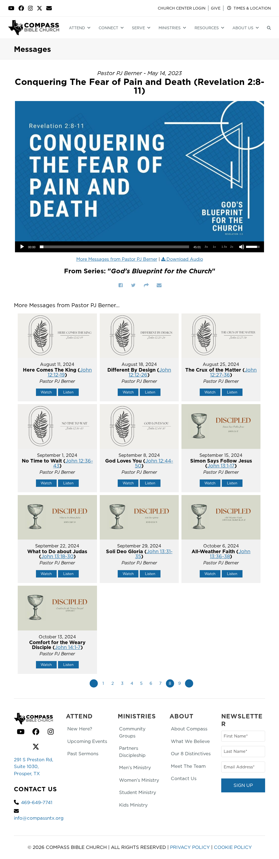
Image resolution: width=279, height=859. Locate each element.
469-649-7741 (36, 802)
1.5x (224, 246)
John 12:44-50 (154, 463)
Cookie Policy (233, 847)
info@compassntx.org (38, 818)
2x (231, 246)
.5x (206, 246)
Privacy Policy (190, 847)
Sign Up (243, 785)
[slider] (114, 246)
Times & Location (251, 8)
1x (214, 246)
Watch (46, 392)
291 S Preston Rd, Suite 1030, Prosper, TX (33, 766)
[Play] (22, 247)
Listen (68, 392)
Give (215, 8)
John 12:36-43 (73, 463)
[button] (269, 27)
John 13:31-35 (153, 554)
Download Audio (184, 259)
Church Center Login (181, 8)
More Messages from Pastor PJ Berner (116, 259)
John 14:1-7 (68, 647)
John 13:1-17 (221, 465)
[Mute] (241, 247)
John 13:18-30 (57, 556)
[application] (139, 246)
